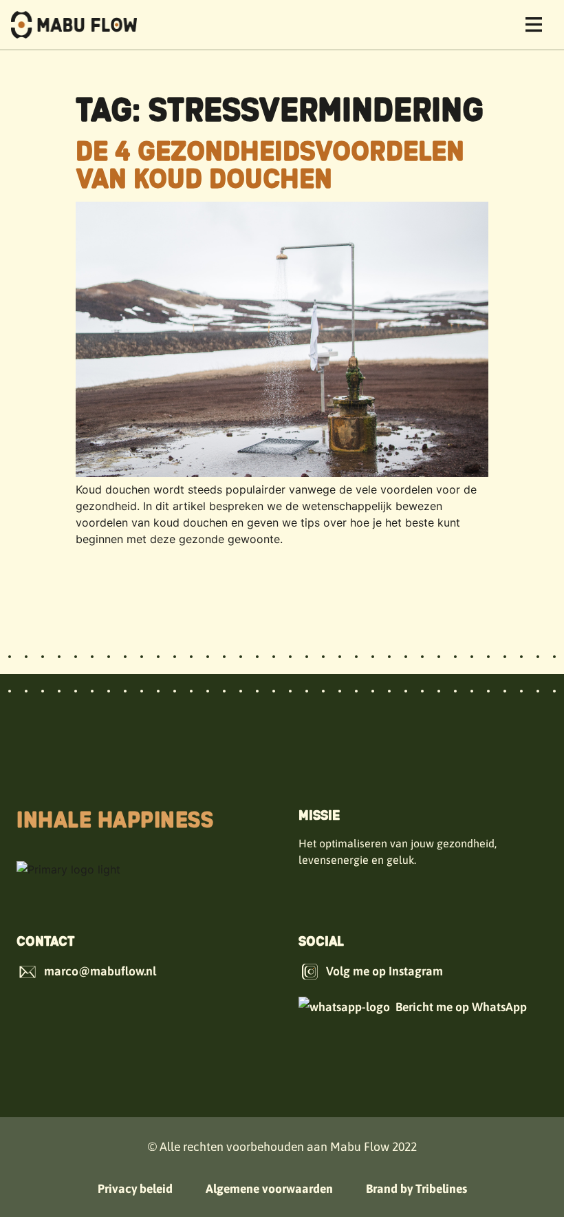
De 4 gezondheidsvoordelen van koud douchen (270, 163)
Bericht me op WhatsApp (461, 1007)
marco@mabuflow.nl (100, 971)
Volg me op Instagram (384, 971)
